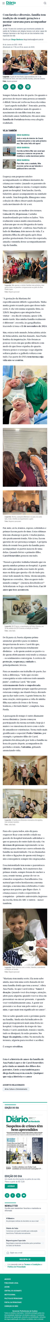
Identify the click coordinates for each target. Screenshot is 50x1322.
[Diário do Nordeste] (11, 3)
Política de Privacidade (17, 1267)
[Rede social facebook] (12, 1195)
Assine (7, 1287)
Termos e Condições (32, 1264)
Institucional (9, 1295)
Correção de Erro (11, 1306)
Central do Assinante (13, 1291)
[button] (3, 3)
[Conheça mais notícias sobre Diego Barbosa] (9, 139)
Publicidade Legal (11, 1283)
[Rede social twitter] (18, 1195)
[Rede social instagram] (7, 1195)
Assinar (11, 1186)
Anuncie (7, 1279)
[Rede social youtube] (24, 1195)
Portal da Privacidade (13, 1302)
